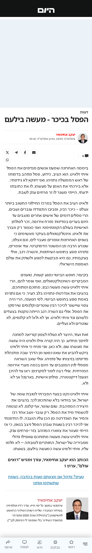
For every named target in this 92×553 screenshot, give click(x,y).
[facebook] (25, 152)
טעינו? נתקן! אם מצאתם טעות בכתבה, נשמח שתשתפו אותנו (46, 480)
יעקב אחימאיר (65, 135)
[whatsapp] (7, 159)
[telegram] (16, 152)
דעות (84, 112)
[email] (34, 152)
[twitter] (7, 152)
